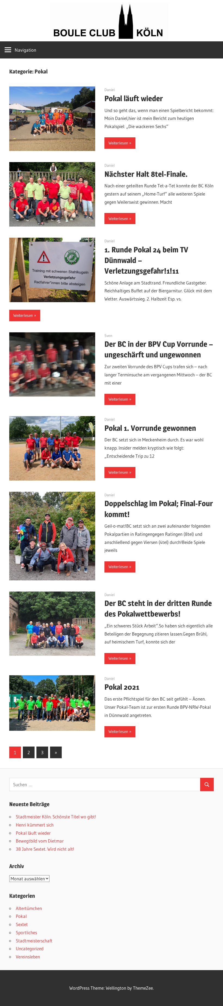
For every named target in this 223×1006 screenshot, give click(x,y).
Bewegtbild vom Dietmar (40, 841)
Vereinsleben (28, 956)
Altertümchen (29, 908)
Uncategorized (30, 948)
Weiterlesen (118, 143)
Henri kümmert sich (35, 825)
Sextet (22, 924)
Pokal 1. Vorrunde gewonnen (150, 428)
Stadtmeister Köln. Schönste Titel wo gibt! (56, 816)
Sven (108, 335)
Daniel (109, 89)
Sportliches (26, 932)
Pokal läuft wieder (133, 98)
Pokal (21, 916)
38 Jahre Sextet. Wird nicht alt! (45, 849)
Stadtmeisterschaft (34, 940)
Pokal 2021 (121, 687)
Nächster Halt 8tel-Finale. (146, 174)
